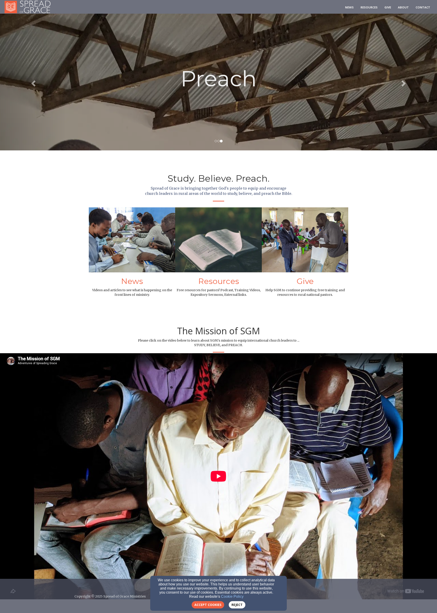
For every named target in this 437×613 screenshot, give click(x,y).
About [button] (403, 7)
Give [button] (387, 7)
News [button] (349, 7)
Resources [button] (369, 7)
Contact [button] (423, 7)
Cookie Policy (232, 596)
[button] (33, 82)
